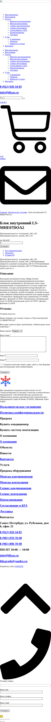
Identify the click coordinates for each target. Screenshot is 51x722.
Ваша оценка (6, 331)
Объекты (13, 41)
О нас (7, 37)
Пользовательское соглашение (20, 406)
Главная (3, 212)
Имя (2, 356)
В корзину (4, 246)
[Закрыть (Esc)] (8, 719)
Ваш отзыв (5, 335)
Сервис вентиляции (18, 28)
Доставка (14, 35)
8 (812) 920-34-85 (11, 86)
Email (3, 360)
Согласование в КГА (13, 505)
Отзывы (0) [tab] (9, 255)
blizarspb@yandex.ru (13, 561)
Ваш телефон (5, 696)
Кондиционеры (11, 15)
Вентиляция (10, 17)
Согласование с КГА (18, 30)
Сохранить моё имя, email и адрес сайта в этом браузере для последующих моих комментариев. (25, 365)
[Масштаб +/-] (1, 719)
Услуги (8, 19)
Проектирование (17, 32)
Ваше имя (4, 690)
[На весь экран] (3, 719)
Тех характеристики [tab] (13, 251)
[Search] (24, 98)
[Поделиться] (6, 719)
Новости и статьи (17, 44)
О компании (15, 39)
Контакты (9, 46)
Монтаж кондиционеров (20, 21)
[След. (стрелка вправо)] (3, 721)
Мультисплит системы (17, 212)
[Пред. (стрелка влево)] (1, 721)
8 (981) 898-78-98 (11, 543)
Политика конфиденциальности (22, 412)
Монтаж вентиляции (18, 24)
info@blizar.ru (9, 92)
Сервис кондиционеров (20, 26)
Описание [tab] (9, 253)
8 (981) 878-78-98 (11, 538)
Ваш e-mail (4, 703)
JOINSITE (19, 566)
